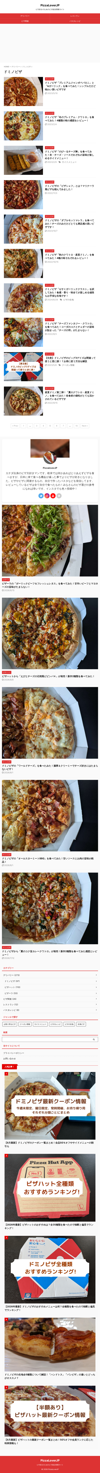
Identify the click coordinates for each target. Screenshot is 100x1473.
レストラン (75, 16)
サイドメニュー (69, 162)
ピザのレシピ (56, 1024)
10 (77, 426)
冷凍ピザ (81, 1024)
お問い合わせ (9, 1058)
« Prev (15, 426)
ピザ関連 (25, 21)
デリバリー (25, 16)
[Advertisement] (50, 43)
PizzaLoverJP (50, 5)
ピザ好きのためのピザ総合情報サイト (50, 1465)
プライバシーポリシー (13, 1053)
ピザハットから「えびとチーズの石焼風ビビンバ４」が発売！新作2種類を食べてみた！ (48, 676)
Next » (85, 426)
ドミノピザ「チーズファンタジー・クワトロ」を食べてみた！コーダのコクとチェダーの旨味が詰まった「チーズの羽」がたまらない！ (69, 327)
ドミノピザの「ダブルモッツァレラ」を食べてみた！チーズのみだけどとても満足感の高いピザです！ (69, 223)
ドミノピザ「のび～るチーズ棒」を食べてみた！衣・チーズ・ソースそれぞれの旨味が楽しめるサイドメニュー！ (69, 155)
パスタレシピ (75, 21)
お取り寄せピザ (10, 1024)
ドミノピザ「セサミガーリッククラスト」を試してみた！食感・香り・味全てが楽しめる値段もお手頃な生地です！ (69, 292)
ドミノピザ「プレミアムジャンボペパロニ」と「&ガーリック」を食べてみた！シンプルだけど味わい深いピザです (70, 86)
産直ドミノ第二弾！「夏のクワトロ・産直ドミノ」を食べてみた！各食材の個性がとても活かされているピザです (69, 395)
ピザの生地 (68, 299)
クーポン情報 (68, 365)
